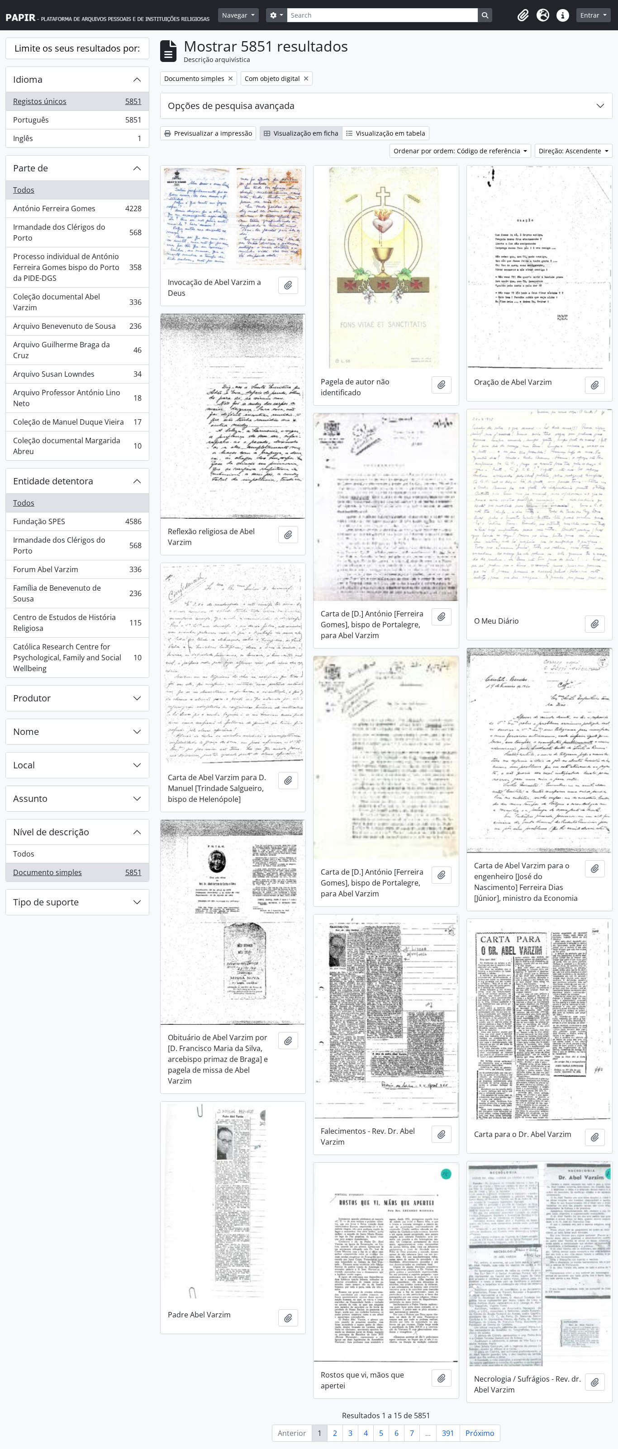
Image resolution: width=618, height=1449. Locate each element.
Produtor (32, 698)
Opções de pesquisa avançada (231, 105)
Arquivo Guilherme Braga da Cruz (77, 350)
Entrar (590, 15)
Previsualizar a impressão (212, 133)
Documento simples (77, 874)
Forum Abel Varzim (77, 571)
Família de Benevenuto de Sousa (77, 593)
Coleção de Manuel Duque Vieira (77, 424)
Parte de (30, 168)
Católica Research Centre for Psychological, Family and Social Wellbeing (77, 657)
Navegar (235, 15)
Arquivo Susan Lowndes (77, 376)
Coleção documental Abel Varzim (77, 302)
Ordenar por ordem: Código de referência (458, 151)
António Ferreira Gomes (77, 211)
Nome (26, 731)
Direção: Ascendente (571, 151)
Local (24, 765)
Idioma (28, 79)
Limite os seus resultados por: (77, 48)
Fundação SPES (77, 523)
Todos (23, 190)
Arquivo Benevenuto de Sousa (77, 328)
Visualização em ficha (305, 133)
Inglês (77, 140)
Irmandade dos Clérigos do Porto (77, 232)
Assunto (30, 798)
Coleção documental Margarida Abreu (77, 446)
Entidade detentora (53, 481)
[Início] (111, 15)
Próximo (480, 1433)
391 (448, 1433)
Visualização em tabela (389, 133)
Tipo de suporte (46, 902)
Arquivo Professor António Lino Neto (77, 398)
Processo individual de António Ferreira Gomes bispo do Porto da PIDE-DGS (77, 267)
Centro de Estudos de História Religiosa (77, 622)
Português (77, 122)
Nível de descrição (51, 832)
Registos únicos (77, 103)
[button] (523, 15)
